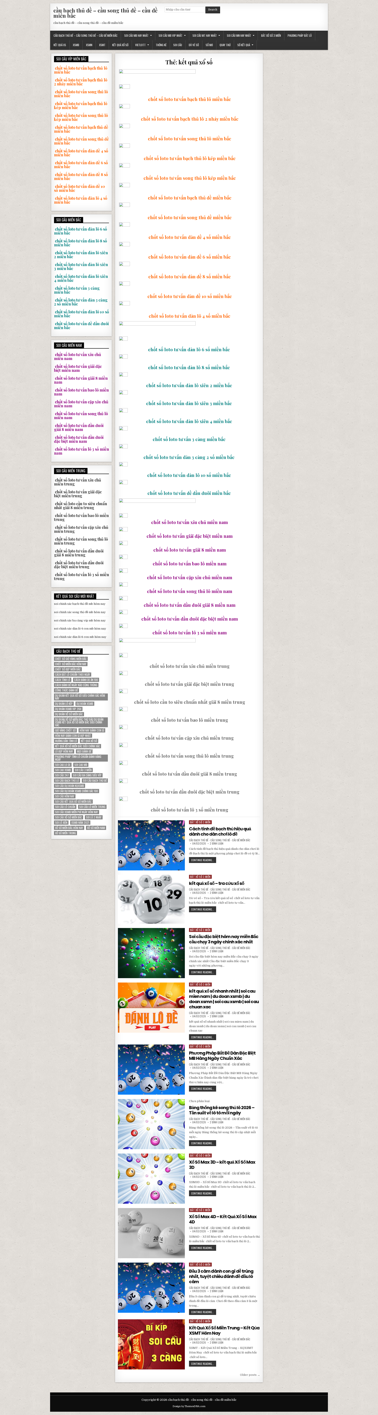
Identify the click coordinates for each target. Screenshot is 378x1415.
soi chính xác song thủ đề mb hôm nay (80, 612)
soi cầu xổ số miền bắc (68, 817)
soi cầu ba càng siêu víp (87, 775)
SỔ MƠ (209, 45)
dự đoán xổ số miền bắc (69, 714)
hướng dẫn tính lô (66, 741)
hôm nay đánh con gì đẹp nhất (73, 736)
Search (212, 9)
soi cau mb (80, 765)
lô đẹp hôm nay (64, 751)
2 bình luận (216, 843)
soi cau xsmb (63, 770)
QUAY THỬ (225, 45)
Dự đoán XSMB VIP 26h (68, 709)
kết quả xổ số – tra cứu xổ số (216, 883)
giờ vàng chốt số (65, 730)
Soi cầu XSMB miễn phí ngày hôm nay (76, 812)
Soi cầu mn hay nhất (239, 35)
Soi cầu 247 (62, 775)
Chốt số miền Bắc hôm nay (70, 664)
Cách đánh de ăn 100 (86, 680)
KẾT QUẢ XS (60, 45)
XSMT (102, 45)
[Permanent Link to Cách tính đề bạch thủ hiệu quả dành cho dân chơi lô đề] (151, 845)
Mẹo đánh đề (84, 751)
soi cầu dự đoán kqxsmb (69, 786)
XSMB (76, 45)
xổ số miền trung (65, 833)
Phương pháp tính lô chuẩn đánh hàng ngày (78, 758)
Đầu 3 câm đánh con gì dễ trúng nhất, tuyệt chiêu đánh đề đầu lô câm (221, 1276)
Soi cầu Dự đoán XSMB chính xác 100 (76, 791)
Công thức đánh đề (66, 690)
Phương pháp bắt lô (300, 35)
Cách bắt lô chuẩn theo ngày (72, 674)
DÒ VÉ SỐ (194, 45)
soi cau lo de (62, 765)
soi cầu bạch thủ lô (67, 780)
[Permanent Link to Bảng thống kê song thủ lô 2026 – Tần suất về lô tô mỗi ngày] (151, 1124)
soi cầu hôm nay (64, 796)
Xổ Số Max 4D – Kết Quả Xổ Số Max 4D (223, 1219)
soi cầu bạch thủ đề (95, 780)
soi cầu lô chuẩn (65, 807)
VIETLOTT (140, 45)
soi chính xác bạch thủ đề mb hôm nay (79, 603)
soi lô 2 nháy (94, 817)
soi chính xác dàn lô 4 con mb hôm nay (80, 628)
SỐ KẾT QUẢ (243, 45)
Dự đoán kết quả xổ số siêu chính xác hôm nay (80, 696)
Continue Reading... (203, 860)
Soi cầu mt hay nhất (204, 35)
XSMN (89, 45)
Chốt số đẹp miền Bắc (68, 669)
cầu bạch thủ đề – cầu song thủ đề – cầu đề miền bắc (105, 13)
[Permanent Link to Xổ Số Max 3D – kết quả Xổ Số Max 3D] (151, 1179)
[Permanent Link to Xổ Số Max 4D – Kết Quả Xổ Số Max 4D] (151, 1233)
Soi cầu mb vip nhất (170, 35)
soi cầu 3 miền (83, 770)
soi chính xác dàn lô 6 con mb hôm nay (80, 637)
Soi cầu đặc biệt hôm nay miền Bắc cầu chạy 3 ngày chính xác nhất (223, 939)
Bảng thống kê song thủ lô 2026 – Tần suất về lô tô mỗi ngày (221, 1110)
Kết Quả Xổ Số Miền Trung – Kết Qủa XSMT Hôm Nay (224, 1330)
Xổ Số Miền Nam (96, 828)
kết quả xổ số (89, 741)
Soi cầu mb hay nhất (136, 35)
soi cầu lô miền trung (92, 807)
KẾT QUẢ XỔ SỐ (120, 45)
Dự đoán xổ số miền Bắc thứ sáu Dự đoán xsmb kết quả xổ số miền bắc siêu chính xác (79, 722)
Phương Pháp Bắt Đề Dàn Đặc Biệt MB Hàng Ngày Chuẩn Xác (222, 1055)
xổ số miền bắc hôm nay (69, 828)
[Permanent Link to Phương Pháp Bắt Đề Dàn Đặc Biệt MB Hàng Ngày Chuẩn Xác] (151, 1069)
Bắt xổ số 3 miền (271, 35)
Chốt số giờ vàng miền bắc (71, 659)
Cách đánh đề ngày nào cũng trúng (76, 685)
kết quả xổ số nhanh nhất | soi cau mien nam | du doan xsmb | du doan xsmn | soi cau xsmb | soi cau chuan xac (224, 999)
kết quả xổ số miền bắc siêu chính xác (77, 746)
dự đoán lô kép (64, 704)
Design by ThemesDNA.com (189, 1406)
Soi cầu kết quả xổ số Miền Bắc (73, 801)
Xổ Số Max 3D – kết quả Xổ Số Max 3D (222, 1164)
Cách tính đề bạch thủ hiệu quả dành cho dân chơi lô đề (220, 831)
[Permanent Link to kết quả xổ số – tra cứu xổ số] (151, 899)
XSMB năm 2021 (80, 822)
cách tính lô (62, 680)
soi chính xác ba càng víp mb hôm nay (80, 620)
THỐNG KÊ (161, 45)
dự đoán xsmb (85, 704)
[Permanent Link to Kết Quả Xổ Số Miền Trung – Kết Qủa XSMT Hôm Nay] (151, 1344)
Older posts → (250, 1374)
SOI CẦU (177, 45)
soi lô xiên (61, 822)
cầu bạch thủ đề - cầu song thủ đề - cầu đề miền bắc (219, 840)
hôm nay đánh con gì (92, 730)
